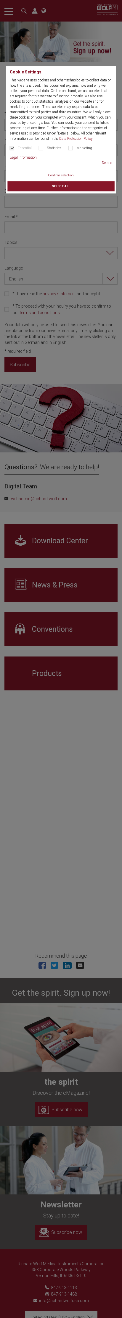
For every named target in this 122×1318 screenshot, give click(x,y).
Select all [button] (61, 186)
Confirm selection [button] (61, 175)
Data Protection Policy (76, 139)
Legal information (23, 157)
